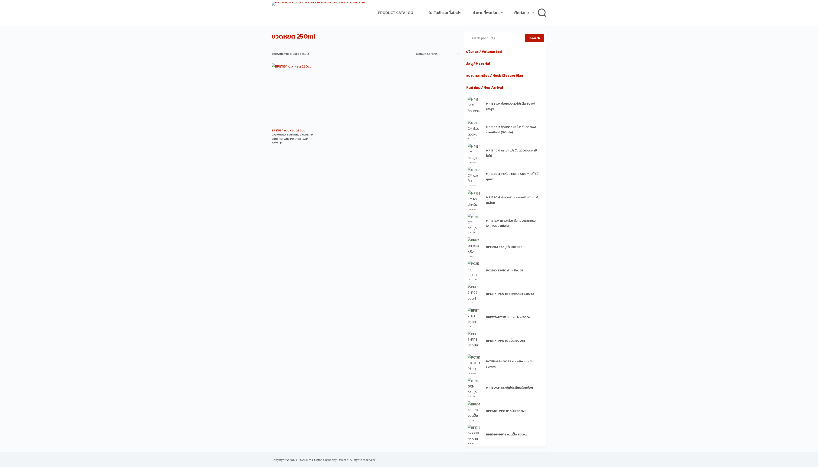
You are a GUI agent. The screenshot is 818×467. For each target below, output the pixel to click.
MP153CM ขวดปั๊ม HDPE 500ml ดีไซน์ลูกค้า (512, 176)
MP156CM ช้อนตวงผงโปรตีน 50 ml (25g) (510, 106)
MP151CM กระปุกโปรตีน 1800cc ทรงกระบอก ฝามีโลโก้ (511, 223)
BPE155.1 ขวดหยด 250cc (288, 130)
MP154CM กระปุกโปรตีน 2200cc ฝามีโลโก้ (511, 153)
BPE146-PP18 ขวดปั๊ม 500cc (506, 434)
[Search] (542, 13)
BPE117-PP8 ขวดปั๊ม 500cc (505, 340)
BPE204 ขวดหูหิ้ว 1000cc (504, 246)
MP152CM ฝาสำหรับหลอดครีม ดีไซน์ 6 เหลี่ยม (512, 200)
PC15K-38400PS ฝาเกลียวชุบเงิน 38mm (510, 364)
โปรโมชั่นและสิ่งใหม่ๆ (445, 13)
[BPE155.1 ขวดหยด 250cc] (293, 95)
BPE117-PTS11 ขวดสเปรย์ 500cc (509, 317)
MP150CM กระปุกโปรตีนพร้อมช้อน (509, 387)
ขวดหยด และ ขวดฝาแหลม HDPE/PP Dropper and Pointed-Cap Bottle (292, 139)
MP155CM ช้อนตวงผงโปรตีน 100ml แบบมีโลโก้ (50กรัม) (511, 129)
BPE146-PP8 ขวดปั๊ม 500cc (506, 410)
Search (534, 37)
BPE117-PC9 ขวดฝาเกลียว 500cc (510, 293)
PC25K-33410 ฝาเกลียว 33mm (508, 270)
